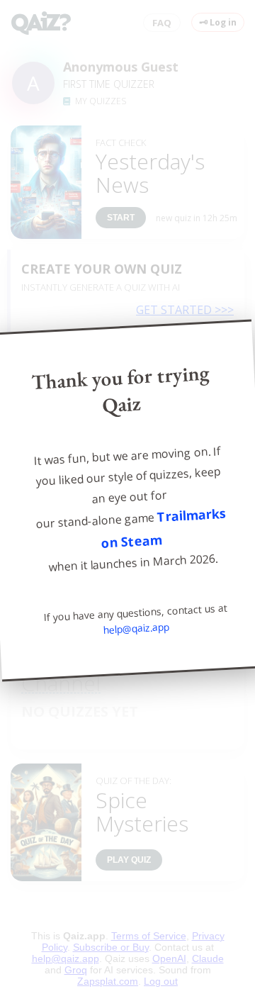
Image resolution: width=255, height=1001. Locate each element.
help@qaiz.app (136, 628)
